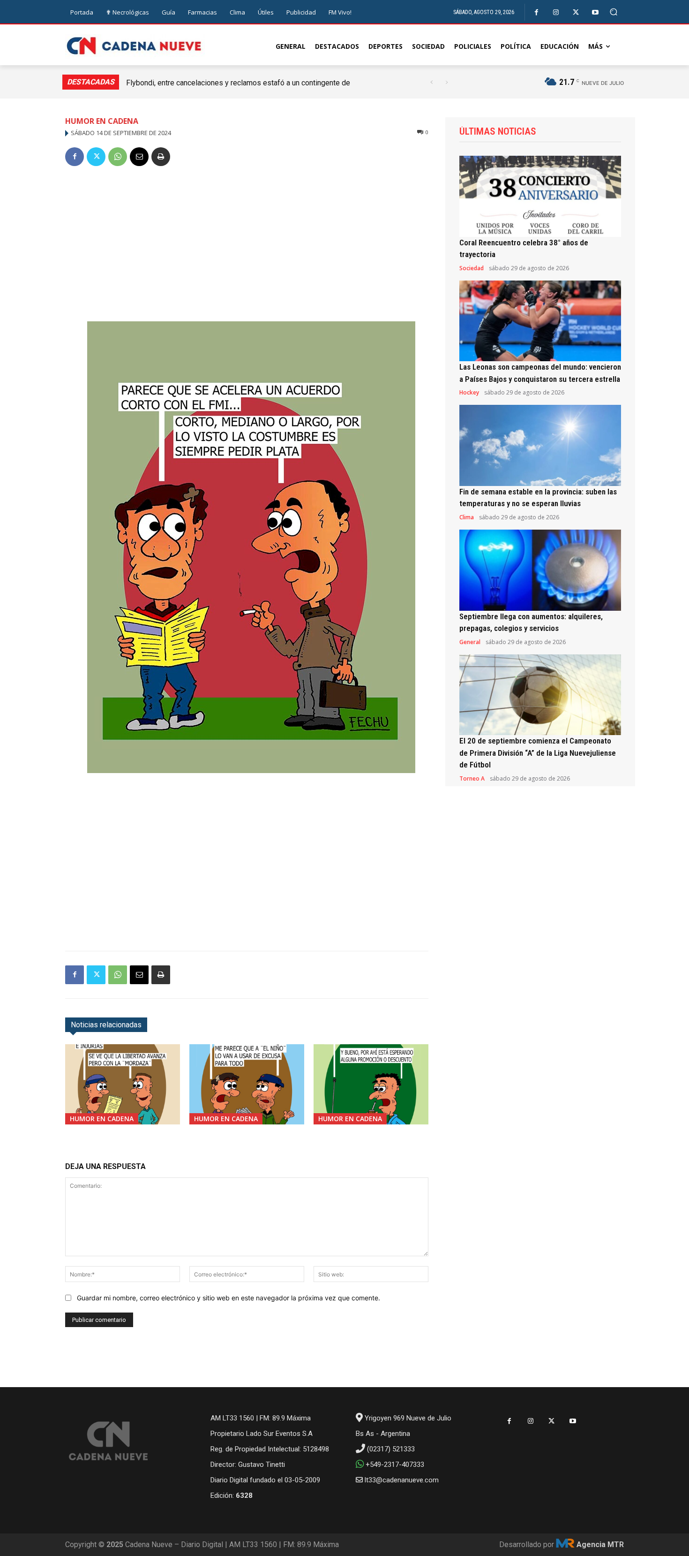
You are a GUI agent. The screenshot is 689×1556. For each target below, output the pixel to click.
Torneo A (472, 779)
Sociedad (471, 268)
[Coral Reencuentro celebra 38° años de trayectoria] (540, 196)
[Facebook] (536, 12)
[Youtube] (595, 12)
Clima (466, 517)
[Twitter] (576, 12)
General (469, 642)
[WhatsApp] (117, 156)
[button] (614, 12)
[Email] (139, 156)
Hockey (469, 392)
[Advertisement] (246, 245)
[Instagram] (556, 12)
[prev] (431, 82)
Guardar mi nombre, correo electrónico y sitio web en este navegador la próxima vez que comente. (228, 1298)
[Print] (160, 156)
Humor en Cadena (101, 121)
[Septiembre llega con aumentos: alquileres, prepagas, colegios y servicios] (540, 570)
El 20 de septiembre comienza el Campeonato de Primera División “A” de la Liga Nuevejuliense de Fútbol (537, 752)
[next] (446, 82)
